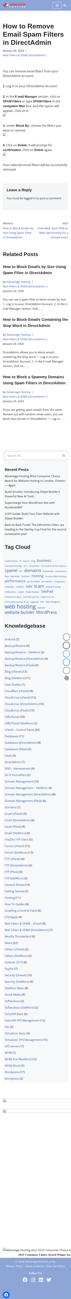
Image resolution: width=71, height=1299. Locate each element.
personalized (33, 581)
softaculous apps (13, 597)
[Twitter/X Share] (66, 645)
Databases (11, 736)
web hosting (20, 606)
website (41, 607)
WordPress (46, 612)
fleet (7, 576)
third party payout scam (17, 601)
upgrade (34, 601)
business (44, 560)
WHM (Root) (12, 1065)
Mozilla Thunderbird (18, 936)
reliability (9, 586)
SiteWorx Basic (14, 988)
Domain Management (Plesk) (23, 801)
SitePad (47, 591)
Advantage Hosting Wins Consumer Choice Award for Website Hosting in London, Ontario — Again (35, 480)
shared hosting (53, 586)
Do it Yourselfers (15, 775)
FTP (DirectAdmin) (16, 865)
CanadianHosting (13, 566)
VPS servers (12, 1046)
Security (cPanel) (15, 975)
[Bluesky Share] (66, 653)
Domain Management (19, 781)
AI (20, 561)
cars (25, 566)
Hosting (10, 897)
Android (10, 639)
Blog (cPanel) (13, 671)
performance (15, 581)
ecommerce (61, 571)
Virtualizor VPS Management (23, 1040)
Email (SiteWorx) (15, 833)
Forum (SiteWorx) (16, 852)
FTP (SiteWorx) (14, 878)
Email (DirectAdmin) (17, 820)
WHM (8, 1053)
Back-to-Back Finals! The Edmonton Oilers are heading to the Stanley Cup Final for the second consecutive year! (35, 529)
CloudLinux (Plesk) (17, 710)
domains (32, 570)
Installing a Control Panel (21, 910)
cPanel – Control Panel (19, 730)
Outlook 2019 (14, 962)
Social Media (13, 994)
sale (29, 586)
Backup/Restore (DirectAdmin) (24, 659)
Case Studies (13, 684)
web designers (53, 601)
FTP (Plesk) (12, 872)
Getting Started (14, 891)
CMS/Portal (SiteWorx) (19, 723)
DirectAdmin (13, 762)
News (8, 943)
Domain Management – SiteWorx (26, 788)
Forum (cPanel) (14, 846)
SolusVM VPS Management (22, 1020)
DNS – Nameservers (18, 768)
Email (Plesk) (13, 826)
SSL (7, 1027)
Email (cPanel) (14, 814)
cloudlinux (34, 566)
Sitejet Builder (32, 592)
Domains (10, 807)
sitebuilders (10, 592)
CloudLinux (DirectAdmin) (21, 704)
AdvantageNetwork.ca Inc (40, 1261)
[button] (66, 678)
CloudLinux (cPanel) (17, 697)
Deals (8, 755)
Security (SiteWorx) (17, 981)
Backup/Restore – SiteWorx (22, 652)
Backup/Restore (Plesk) (19, 665)
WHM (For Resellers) (18, 1059)
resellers (20, 586)
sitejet (21, 592)
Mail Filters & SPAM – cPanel (23, 923)
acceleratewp (11, 561)
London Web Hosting (55, 576)
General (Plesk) (14, 885)
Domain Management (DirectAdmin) (28, 794)
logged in (30, 198)
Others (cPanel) (14, 949)
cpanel (11, 570)
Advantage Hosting (18, 282)
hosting (38, 576)
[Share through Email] (66, 670)
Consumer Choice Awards (53, 566)
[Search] (64, 5)
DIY (21, 571)
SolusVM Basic (14, 1014)
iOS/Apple (11, 917)
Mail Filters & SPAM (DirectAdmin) (24, 55)
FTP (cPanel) (12, 859)
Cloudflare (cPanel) (17, 691)
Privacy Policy (14, 1266)
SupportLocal (47, 597)
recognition (59, 581)
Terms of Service (35, 1266)
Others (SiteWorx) (16, 956)
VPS (42, 601)
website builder (19, 612)
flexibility (15, 576)
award (26, 561)
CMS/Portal (12, 717)
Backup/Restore (15, 646)
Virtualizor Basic (15, 1033)
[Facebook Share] (66, 637)
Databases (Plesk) (16, 749)
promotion (46, 581)
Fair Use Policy (56, 1266)
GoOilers (25, 576)
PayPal (9, 969)
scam (39, 586)
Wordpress (12, 1072)
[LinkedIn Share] (66, 662)
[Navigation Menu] (57, 5)
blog (33, 561)
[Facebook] (6, 1294)
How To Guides (15, 904)
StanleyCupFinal (31, 597)
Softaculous (12, 1001)
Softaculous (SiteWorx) (19, 1007)
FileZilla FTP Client (16, 839)
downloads (48, 571)
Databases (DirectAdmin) (21, 742)
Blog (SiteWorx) (15, 678)
